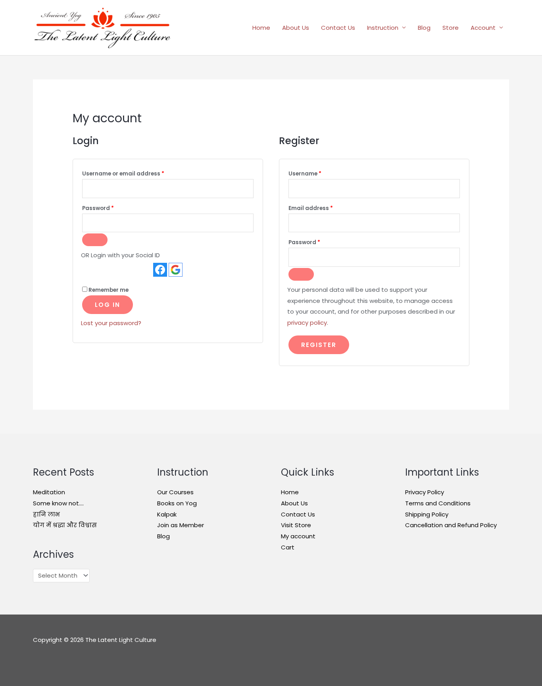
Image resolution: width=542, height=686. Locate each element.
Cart (287, 547)
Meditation (49, 492)
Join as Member (180, 525)
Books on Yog (177, 503)
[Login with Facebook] (160, 270)
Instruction (382, 27)
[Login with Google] (176, 270)
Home (261, 27)
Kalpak (167, 514)
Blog (424, 27)
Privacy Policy (424, 492)
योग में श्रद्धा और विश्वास (65, 525)
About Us (295, 27)
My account (298, 536)
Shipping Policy (426, 514)
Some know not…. (58, 503)
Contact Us (338, 27)
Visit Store (296, 525)
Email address (323, 208)
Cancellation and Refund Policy (451, 525)
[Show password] (95, 239)
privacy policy (307, 322)
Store (450, 27)
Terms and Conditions (438, 503)
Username (317, 173)
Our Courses (175, 492)
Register (318, 345)
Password (110, 208)
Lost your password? (111, 323)
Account (483, 27)
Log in (107, 305)
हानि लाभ (46, 514)
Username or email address (135, 173)
